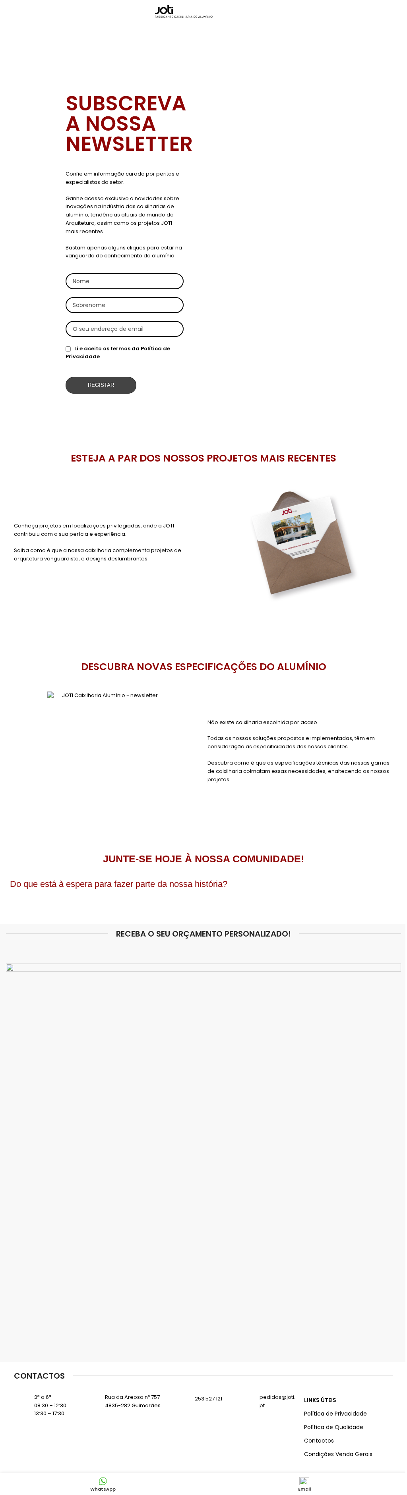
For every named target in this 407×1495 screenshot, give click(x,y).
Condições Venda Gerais (338, 1454)
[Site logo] (184, 11)
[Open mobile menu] (249, 12)
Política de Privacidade (335, 1414)
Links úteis (320, 1400)
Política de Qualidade (333, 1427)
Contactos (319, 1441)
